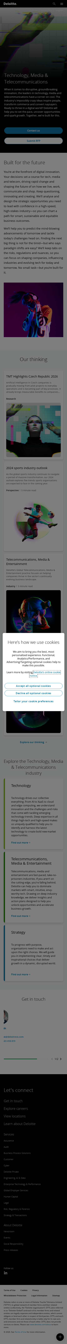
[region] (33, 672)
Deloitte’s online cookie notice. (45, 674)
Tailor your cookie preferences (34, 701)
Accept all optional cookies (33, 686)
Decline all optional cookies (33, 693)
